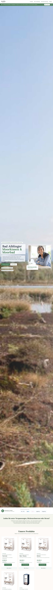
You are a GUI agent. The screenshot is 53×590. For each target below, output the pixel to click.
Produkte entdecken (5, 264)
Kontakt (50, 1)
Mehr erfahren (47, 4)
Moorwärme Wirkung (44, 1)
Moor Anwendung (37, 1)
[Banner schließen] (51, 4)
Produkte (31, 1)
